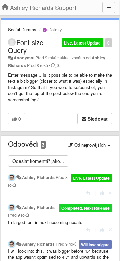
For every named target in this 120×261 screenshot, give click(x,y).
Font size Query (25, 46)
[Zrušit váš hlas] (110, 193)
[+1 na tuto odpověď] (102, 193)
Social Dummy (22, 29)
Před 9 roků (18, 215)
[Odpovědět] (88, 193)
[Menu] (108, 7)
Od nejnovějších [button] (90, 145)
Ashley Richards (38, 177)
